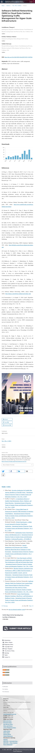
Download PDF (7, 425)
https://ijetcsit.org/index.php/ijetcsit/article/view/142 (14, 461)
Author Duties (6, 731)
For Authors (5, 689)
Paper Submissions (7, 744)
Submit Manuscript (8, 736)
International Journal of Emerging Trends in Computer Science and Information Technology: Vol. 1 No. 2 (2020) (19, 528)
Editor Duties (6, 732)
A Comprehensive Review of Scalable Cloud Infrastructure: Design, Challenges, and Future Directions (18, 501)
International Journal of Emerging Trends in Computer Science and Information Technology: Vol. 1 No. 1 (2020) (19, 505)
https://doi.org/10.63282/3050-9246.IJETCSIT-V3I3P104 (18, 57)
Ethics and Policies (7, 726)
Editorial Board (7, 734)
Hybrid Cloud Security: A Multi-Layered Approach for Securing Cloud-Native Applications (18, 524)
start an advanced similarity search (17, 609)
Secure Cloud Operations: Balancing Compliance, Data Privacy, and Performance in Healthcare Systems (19, 596)
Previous (5, 606)
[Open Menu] (1, 1)
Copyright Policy (7, 721)
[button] (5, 471)
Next (30, 606)
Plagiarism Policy (7, 722)
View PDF (6, 422)
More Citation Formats (8, 465)
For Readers (5, 686)
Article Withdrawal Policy (9, 727)
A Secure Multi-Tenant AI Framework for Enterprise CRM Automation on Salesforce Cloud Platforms (19, 511)
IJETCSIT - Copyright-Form (10, 741)
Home (3, 5)
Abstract (6, 419)
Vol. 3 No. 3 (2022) (16, 5)
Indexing (5, 739)
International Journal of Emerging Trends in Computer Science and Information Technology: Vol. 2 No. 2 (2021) (19, 554)
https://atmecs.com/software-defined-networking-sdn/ (18, 293)
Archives (8, 5)
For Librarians (6, 691)
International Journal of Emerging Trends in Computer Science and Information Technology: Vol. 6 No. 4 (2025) (19, 494)
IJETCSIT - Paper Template (10, 743)
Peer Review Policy (8, 724)
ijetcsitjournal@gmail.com (9, 714)
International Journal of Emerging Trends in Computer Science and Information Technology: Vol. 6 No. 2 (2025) (19, 516)
